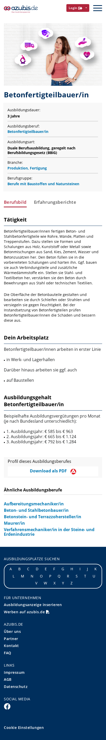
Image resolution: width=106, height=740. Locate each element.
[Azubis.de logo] (21, 9)
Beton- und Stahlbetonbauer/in (36, 510)
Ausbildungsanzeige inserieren (33, 604)
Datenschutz (16, 686)
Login (73, 8)
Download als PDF (49, 471)
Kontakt (11, 645)
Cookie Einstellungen (24, 727)
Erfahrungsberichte (55, 202)
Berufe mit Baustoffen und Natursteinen (43, 183)
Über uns (12, 631)
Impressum (14, 672)
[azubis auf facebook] (7, 706)
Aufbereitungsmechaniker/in (34, 504)
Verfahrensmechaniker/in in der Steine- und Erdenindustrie (49, 532)
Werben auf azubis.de (25, 611)
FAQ (7, 652)
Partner (11, 638)
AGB (8, 679)
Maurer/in (14, 523)
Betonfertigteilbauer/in (27, 131)
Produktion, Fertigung (27, 168)
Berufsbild (15, 202)
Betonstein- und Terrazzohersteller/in (42, 517)
